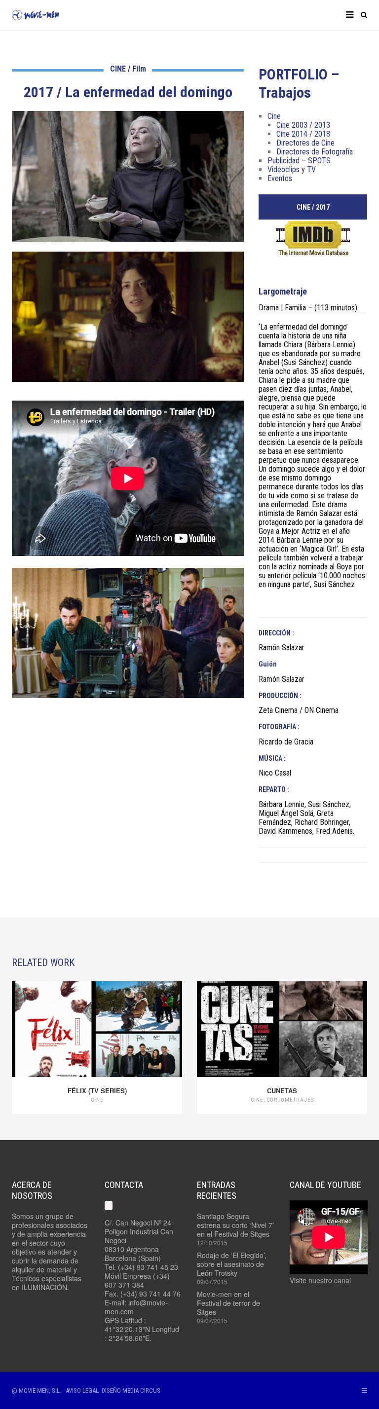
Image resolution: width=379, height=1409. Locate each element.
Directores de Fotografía (314, 151)
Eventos (279, 178)
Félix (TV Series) (97, 1090)
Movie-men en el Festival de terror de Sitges (228, 1303)
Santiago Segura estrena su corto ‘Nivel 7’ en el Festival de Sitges (235, 1225)
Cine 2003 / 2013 (303, 125)
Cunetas (282, 1090)
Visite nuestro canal (320, 1280)
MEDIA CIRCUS (141, 1390)
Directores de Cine (305, 143)
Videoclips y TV (291, 169)
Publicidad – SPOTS (299, 160)
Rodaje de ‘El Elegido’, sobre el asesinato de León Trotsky (231, 1264)
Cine (274, 116)
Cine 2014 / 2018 (303, 134)
